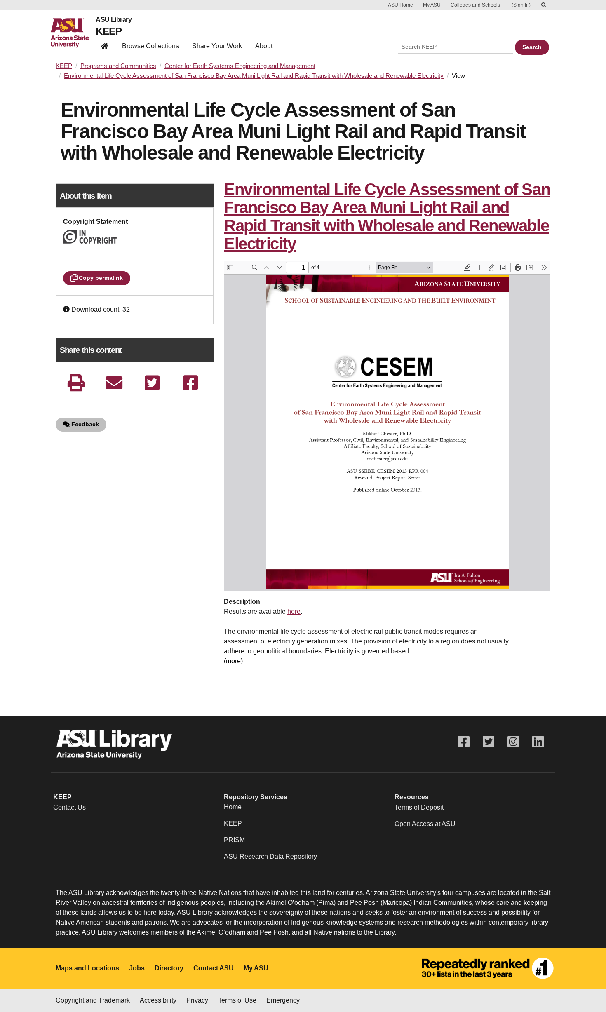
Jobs (137, 968)
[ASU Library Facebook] (463, 741)
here (294, 611)
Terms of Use (237, 1000)
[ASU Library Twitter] (488, 741)
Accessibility (158, 1000)
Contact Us (69, 807)
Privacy (197, 1000)
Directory (169, 968)
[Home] (73, 33)
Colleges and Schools (475, 5)
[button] (67, 309)
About (263, 45)
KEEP (109, 31)
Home (233, 806)
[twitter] (152, 382)
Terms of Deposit (419, 807)
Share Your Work (217, 45)
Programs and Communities (118, 66)
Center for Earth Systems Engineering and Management (239, 66)
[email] (114, 382)
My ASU (432, 5)
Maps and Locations (87, 968)
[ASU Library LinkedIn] (538, 741)
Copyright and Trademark (93, 1000)
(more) (233, 660)
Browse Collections (150, 45)
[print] (76, 382)
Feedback (84, 424)
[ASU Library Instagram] (513, 741)
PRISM (234, 839)
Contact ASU (213, 968)
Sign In (521, 4)
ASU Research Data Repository (270, 856)
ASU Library (114, 19)
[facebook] (190, 382)
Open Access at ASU (425, 823)
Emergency (283, 1000)
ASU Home (400, 5)
